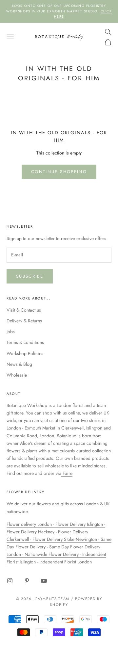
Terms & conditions (25, 342)
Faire (66, 473)
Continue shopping (59, 172)
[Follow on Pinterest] (27, 580)
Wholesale (17, 375)
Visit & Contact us (24, 310)
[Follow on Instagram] (10, 580)
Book (17, 5)
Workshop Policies (25, 353)
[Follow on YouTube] (44, 580)
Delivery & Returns (24, 320)
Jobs (11, 331)
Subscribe (29, 276)
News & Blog (19, 364)
